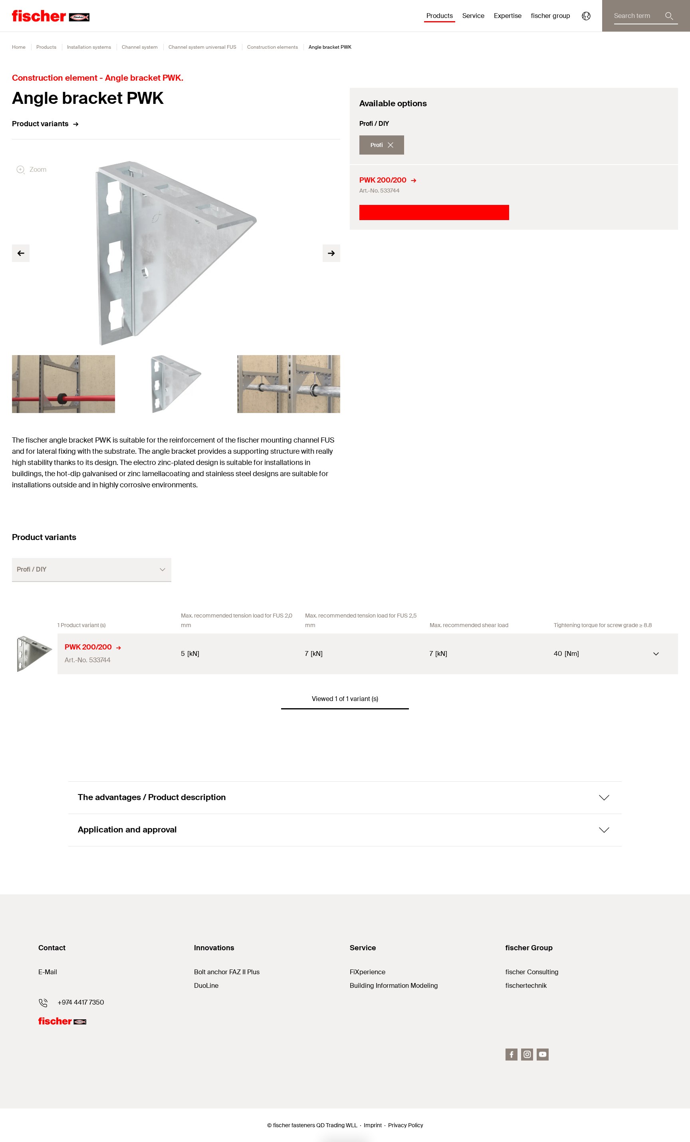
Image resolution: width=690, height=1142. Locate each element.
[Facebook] (512, 1055)
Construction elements (272, 47)
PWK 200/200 (382, 180)
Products (46, 47)
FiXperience (367, 972)
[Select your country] (586, 16)
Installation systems (89, 47)
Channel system (140, 47)
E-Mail (47, 972)
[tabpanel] (63, 384)
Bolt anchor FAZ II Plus (227, 972)
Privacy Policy (405, 1125)
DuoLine (206, 985)
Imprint (373, 1125)
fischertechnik (526, 985)
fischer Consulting (532, 972)
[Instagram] (527, 1055)
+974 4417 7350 (81, 1002)
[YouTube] (543, 1055)
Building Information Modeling (394, 985)
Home (19, 47)
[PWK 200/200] (35, 654)
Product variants (40, 124)
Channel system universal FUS (202, 47)
